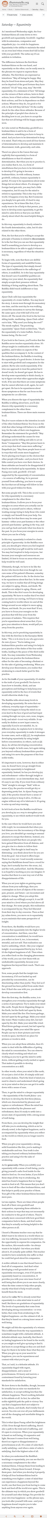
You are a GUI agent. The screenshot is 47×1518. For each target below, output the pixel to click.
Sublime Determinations (22, 9)
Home (4, 9)
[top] (23, 1516)
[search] (15, 1516)
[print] (41, 1516)
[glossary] (32, 1516)
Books (11, 9)
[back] (6, 1516)
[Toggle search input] (42, 4)
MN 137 (26, 735)
